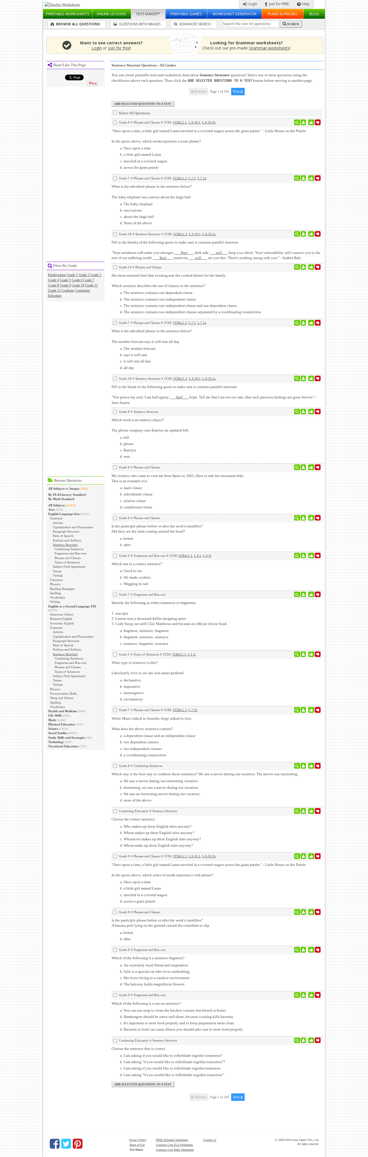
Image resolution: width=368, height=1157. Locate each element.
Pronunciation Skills (63, 693)
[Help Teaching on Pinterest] (78, 1144)
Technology (56, 742)
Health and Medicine (62, 711)
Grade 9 (65, 285)
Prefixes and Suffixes (67, 540)
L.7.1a (202, 178)
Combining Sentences (69, 549)
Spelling (55, 593)
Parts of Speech (63, 535)
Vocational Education (63, 746)
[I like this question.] (311, 122)
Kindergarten (57, 275)
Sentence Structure (65, 544)
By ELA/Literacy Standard (67, 494)
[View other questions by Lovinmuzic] (303, 594)
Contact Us (209, 1139)
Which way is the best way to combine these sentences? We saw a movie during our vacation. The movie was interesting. (205, 774)
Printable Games (186, 13)
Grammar (56, 518)
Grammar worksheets (269, 48)
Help (305, 3)
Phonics (55, 584)
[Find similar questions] (297, 122)
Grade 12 (54, 290)
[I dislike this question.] (318, 122)
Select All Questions (134, 113)
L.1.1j (192, 654)
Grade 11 (91, 285)
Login (252, 3)
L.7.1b (193, 710)
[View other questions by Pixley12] (303, 766)
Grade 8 (53, 285)
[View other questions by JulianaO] (303, 995)
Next (236, 92)
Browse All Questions (77, 24)
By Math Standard (61, 499)
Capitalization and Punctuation (73, 527)
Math (52, 720)
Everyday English (62, 623)
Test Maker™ (148, 13)
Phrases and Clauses (68, 558)
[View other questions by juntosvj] (303, 811)
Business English (61, 618)
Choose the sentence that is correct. (139, 1048)
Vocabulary (57, 597)
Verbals (58, 575)
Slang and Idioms (61, 698)
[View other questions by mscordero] (303, 710)
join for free (119, 48)
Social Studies (57, 733)
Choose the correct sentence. (134, 819)
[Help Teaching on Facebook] (55, 1144)
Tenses (57, 571)
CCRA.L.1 (180, 122)
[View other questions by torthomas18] (303, 412)
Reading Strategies (62, 588)
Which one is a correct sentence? (137, 564)
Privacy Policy (137, 1139)
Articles (58, 523)
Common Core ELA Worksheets (174, 1144)
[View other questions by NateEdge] (303, 654)
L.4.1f (207, 555)
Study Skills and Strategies (66, 737)
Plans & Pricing (282, 13)
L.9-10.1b (209, 122)
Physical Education (61, 724)
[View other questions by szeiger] (303, 122)
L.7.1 (192, 178)
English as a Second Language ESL (72, 606)
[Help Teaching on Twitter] (66, 1144)
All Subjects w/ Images (63, 488)
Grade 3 (95, 275)
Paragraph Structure (66, 531)
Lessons (111, 13)
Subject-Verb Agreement (69, 566)
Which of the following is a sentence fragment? (148, 958)
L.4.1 (197, 555)
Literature (56, 580)
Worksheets (67, 13)
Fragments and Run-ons (70, 553)
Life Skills (55, 715)
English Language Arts (64, 514)
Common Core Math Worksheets (175, 1149)
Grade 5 (65, 280)
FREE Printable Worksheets (172, 1139)
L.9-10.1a (209, 234)
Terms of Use (137, 1144)
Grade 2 (83, 275)
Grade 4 (53, 280)
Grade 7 (88, 280)
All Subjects (56, 505)
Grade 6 (77, 280)
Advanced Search (194, 24)
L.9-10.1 (194, 122)
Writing (55, 601)
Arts (51, 509)
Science (53, 728)
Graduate (68, 290)
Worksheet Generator (234, 13)
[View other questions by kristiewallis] (303, 950)
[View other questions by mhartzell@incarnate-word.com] (303, 518)
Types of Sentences (67, 562)
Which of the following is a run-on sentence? (146, 1003)
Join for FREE (278, 3)
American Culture (62, 614)
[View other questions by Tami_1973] (303, 467)
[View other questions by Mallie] (303, 555)
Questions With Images (139, 24)
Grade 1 (72, 275)
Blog (314, 13)
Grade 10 (78, 285)
